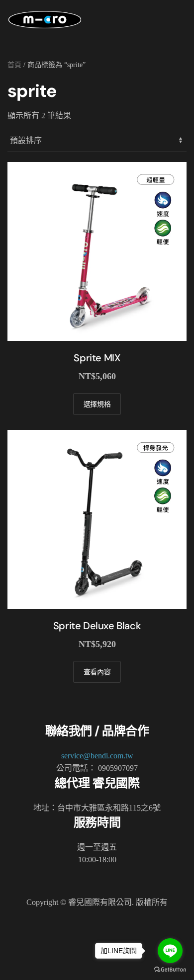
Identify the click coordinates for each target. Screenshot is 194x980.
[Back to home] (44, 20)
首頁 (14, 65)
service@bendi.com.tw (97, 755)
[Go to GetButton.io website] (170, 970)
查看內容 (97, 671)
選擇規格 (97, 404)
